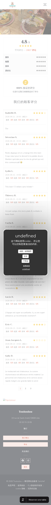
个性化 (25, 261)
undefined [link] (26, 269)
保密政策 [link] (26, 266)
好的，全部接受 (26, 251)
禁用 (25, 256)
